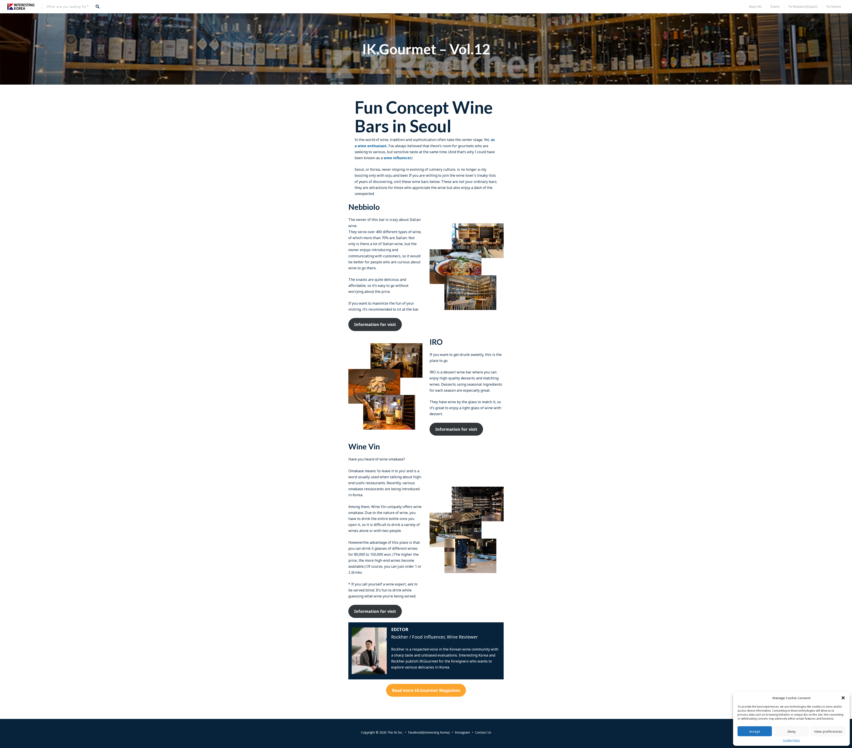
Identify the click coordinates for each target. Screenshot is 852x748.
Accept (754, 731)
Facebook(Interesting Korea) (429, 732)
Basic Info (755, 6)
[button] (843, 698)
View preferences (828, 731)
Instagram (462, 732)
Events (775, 6)
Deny (791, 731)
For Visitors (833, 6)
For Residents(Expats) (803, 6)
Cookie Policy (791, 740)
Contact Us (483, 732)
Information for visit (375, 324)
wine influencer (397, 157)
